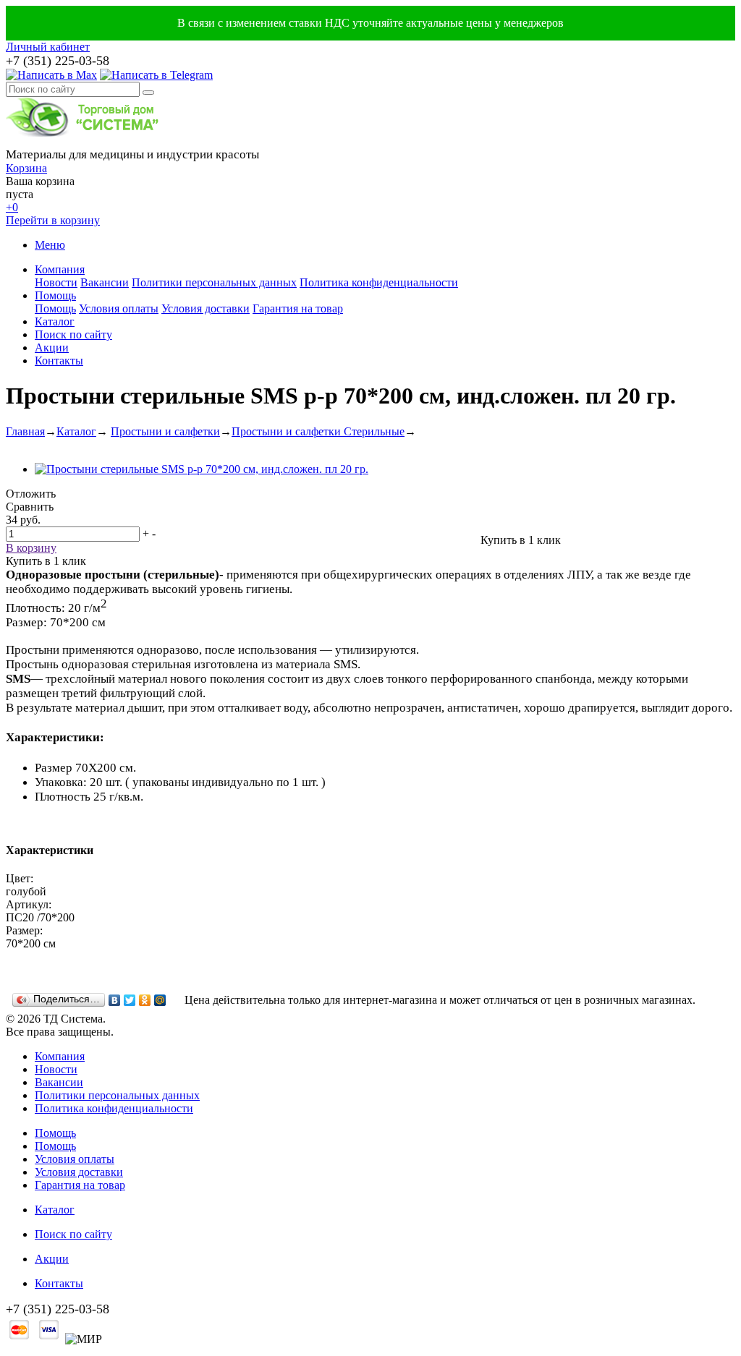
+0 (12, 207)
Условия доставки (205, 308)
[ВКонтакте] (114, 1000)
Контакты (59, 360)
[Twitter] (129, 1000)
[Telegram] (156, 75)
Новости (56, 282)
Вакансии (104, 282)
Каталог (55, 321)
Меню (50, 245)
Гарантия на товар (298, 308)
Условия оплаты (118, 308)
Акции (52, 347)
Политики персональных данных (214, 282)
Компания (60, 269)
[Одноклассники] (145, 1000)
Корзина (26, 168)
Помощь (55, 295)
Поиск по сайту (73, 334)
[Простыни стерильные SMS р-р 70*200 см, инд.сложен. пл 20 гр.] (201, 469)
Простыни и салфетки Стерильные (318, 431)
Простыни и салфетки (165, 431)
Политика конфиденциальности (379, 282)
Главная (25, 431)
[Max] (51, 75)
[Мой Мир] (160, 1000)
